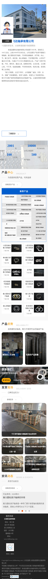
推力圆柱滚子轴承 (10, 235)
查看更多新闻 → (11, 488)
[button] (19, 511)
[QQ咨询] (44, 22)
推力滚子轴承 (24, 231)
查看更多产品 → (11, 184)
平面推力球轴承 (9, 197)
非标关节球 (38, 224)
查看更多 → (12, 399)
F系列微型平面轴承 (40, 196)
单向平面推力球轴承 (41, 209)
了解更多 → (13, 134)
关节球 (22, 221)
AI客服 (7, 41)
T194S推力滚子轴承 (41, 231)
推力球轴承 (37, 200)
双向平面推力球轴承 (41, 216)
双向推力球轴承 (24, 214)
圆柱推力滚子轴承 (40, 234)
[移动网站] (44, 27)
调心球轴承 (23, 239)
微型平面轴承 (24, 199)
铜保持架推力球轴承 (26, 204)
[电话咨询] (44, 13)
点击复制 (27, 560)
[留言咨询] (44, 18)
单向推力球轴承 (39, 205)
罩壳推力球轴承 (40, 227)
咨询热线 (6, 380)
